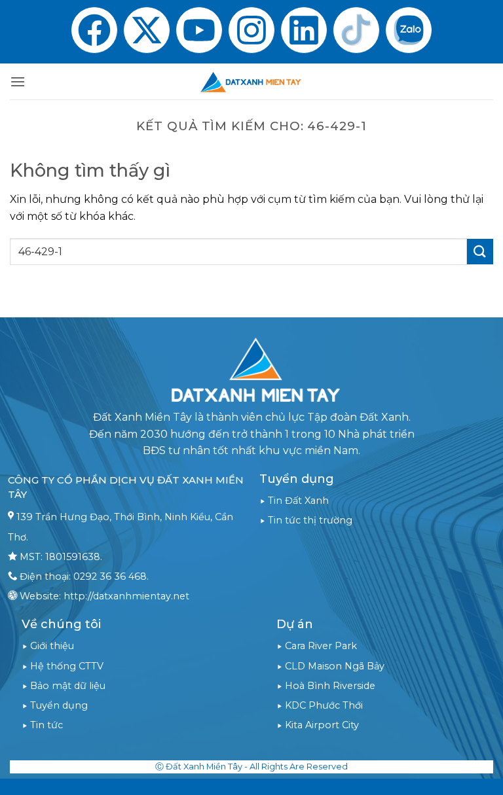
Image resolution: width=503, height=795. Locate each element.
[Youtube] (199, 30)
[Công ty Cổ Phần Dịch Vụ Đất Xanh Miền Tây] (251, 81)
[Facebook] (94, 30)
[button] (18, 81)
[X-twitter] (146, 30)
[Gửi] (480, 251)
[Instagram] (251, 30)
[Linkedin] (303, 30)
